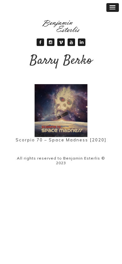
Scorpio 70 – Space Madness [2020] (61, 139)
